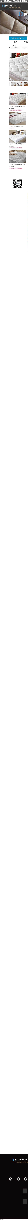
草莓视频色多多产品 (18, 38)
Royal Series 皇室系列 (14, 47)
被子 (15, 42)
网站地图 (2, 1219)
